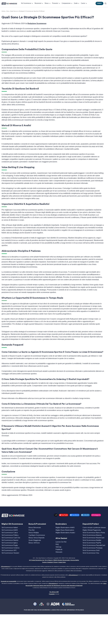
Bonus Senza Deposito (36, 538)
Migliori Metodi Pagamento (92, 530)
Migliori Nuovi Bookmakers (65, 530)
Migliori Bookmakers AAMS (65, 527)
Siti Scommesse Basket (10, 540)
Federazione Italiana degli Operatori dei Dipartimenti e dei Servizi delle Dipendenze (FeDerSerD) (57, 585)
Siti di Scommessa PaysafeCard (94, 545)
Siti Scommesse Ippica (10, 543)
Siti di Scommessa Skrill (91, 550)
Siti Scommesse (26, 3)
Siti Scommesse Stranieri (10, 553)
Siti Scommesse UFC (9, 550)
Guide (76, 3)
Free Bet (31, 530)
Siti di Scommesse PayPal (92, 543)
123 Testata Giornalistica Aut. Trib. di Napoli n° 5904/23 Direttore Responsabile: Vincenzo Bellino (54, 560)
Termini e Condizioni (47, 562)
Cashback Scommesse (37, 535)
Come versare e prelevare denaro (94, 527)
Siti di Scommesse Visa (91, 553)
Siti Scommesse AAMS (10, 530)
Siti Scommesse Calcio (10, 532)
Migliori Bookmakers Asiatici (65, 532)
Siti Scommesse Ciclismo (10, 548)
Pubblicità (59, 549)
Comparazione (66, 3)
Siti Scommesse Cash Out (11, 538)
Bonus (47, 3)
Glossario (59, 552)
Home (3, 11)
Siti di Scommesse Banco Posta (94, 532)
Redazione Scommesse (37, 23)
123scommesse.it (5, 566)
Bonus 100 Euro (34, 543)
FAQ (57, 544)
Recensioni (38, 3)
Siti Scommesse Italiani (10, 527)
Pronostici (55, 3)
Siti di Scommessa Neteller (92, 540)
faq (8, 11)
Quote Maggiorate (35, 540)
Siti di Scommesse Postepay (93, 548)
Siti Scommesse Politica (10, 535)
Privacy (56, 562)
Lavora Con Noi (61, 542)
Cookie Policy (62, 562)
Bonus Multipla (34, 532)
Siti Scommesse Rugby (10, 545)
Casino (83, 3)
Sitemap (58, 547)
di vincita (54, 594)
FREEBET (99, 3)
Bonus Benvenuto (35, 527)
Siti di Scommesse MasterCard (93, 538)
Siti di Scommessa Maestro (92, 535)
